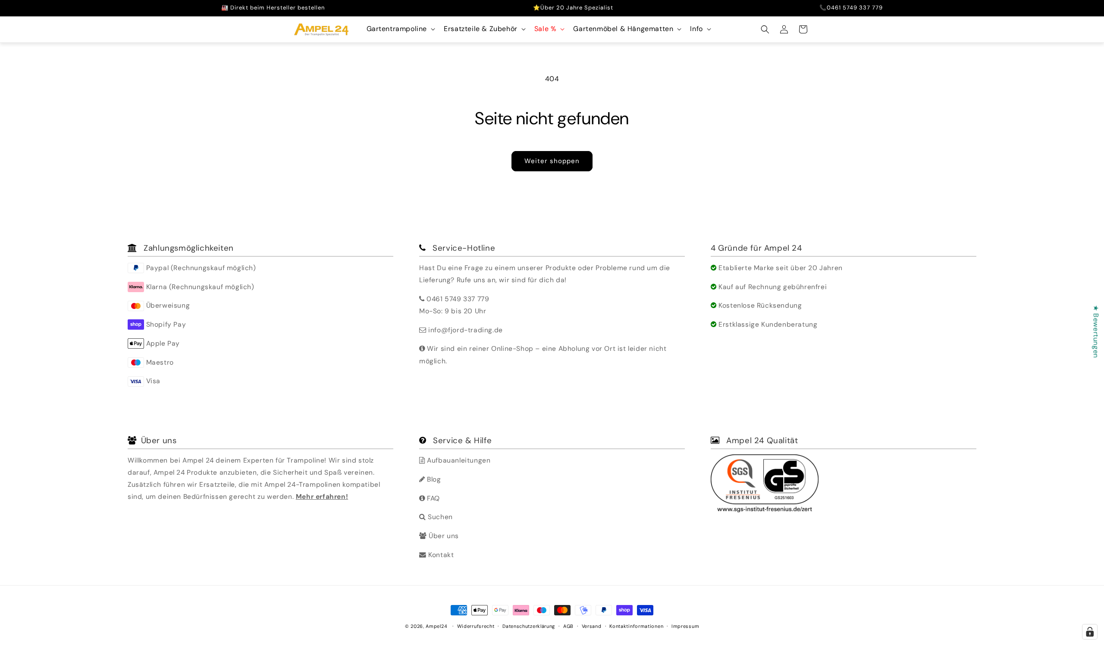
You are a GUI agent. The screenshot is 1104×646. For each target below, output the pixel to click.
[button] (400, 29)
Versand (592, 626)
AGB (568, 626)
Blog (433, 479)
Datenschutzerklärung (528, 626)
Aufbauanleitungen (457, 460)
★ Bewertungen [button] (1096, 331)
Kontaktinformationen (636, 626)
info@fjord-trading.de (465, 329)
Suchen (439, 516)
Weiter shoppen (552, 161)
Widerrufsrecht (476, 626)
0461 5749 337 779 (458, 298)
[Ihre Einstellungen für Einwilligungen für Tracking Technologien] (1089, 631)
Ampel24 (436, 626)
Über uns (443, 535)
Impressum (685, 626)
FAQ (432, 498)
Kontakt (440, 554)
